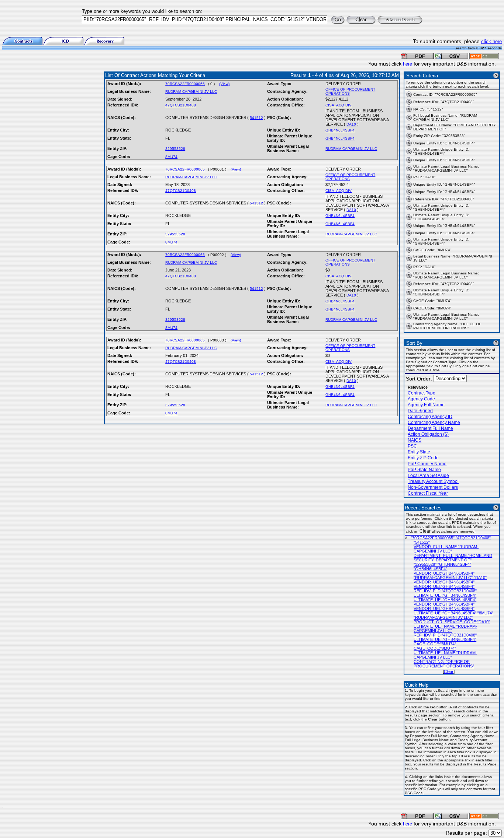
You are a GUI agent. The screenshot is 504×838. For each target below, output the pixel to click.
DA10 (351, 124)
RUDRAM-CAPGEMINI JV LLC (191, 92)
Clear (448, 671)
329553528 (175, 149)
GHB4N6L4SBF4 (340, 130)
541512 (256, 118)
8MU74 (171, 157)
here (407, 64)
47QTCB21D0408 (180, 105)
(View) (224, 84)
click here (491, 41)
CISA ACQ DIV (338, 105)
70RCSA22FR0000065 (185, 84)
